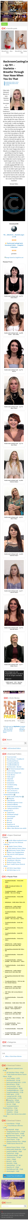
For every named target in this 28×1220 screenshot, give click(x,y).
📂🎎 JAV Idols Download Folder (14, 769)
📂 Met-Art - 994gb (10, 1104)
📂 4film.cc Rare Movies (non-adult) (15, 828)
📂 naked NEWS (10, 800)
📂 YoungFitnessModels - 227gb (14, 1092)
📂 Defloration (9, 781)
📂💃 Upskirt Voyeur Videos (13, 846)
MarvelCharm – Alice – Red (7, 51)
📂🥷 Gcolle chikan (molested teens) (16, 840)
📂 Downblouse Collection (13, 860)
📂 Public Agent (10, 777)
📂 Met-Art (8, 820)
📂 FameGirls (9, 818)
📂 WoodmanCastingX (11, 814)
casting (7, 84)
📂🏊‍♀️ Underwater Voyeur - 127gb (15, 1135)
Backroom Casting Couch (11, 82)
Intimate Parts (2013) (10, 720)
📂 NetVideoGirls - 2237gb (12, 1080)
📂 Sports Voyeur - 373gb (12, 1139)
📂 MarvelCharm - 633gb (12, 1084)
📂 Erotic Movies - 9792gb (12, 1123)
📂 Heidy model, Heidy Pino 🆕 (14, 796)
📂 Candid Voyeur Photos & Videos (15, 858)
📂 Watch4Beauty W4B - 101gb (14, 1169)
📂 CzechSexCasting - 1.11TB (13, 1098)
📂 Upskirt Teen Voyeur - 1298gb (14, 1133)
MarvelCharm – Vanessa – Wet (21, 51)
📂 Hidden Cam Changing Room (14, 852)
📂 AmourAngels (10, 816)
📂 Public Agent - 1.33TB (12, 1094)
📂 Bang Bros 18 (10, 824)
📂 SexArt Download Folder (13, 806)
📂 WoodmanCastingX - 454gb (13, 1155)
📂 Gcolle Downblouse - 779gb (13, 1137)
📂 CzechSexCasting (11, 784)
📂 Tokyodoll (9, 779)
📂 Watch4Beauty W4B (12, 826)
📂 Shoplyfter (9, 786)
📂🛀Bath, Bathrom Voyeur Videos (15, 848)
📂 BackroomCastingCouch (13, 773)
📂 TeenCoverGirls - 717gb (12, 1086)
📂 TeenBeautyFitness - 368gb (13, 1088)
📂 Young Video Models (12, 788)
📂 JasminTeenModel (11, 804)
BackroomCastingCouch (11, 83)
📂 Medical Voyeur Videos (13, 862)
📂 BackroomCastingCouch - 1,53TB (15, 1082)
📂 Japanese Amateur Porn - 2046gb (15, 1141)
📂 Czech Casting (10, 771)
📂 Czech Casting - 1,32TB (12, 1078)
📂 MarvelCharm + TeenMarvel (14, 759)
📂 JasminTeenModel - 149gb (13, 1151)
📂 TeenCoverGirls (10, 757)
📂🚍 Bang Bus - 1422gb (12, 1100)
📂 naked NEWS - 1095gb (12, 1102)
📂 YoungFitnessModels (12, 763)
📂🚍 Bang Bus (9, 798)
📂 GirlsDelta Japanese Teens (13, 802)
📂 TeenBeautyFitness (11, 761)
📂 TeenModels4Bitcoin (12, 765)
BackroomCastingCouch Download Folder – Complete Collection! (14, 245)
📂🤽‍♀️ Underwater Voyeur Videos (15, 850)
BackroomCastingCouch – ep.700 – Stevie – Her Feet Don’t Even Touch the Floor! (11, 729)
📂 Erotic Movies (10, 775)
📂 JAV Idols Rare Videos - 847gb (14, 1072)
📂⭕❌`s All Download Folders (11, 748)
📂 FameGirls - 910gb (11, 1163)
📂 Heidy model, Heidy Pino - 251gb (15, 1149)
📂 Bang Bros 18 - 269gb (12, 1167)
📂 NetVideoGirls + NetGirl (13, 767)
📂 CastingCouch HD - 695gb (13, 1096)
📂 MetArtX (8, 822)
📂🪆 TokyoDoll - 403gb (12, 1129)
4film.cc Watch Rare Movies (13, 1056)
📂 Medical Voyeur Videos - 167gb (15, 1147)
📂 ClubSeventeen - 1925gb (13, 1157)
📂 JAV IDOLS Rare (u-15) (12, 870)
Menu (4, 24)
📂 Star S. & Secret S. (11, 790)
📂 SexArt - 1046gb (10, 1159)
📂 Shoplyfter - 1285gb (11, 1112)
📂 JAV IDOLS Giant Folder (13, 868)
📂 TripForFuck (9, 812)
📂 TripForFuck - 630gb (12, 1153)
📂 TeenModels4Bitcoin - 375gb (14, 1090)
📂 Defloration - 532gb (11, 1110)
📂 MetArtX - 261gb (10, 1161)
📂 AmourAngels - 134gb (12, 1171)
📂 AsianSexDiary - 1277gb (12, 1165)
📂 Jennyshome (9, 783)
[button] (2, 1211)
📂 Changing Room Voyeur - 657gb (15, 1131)
